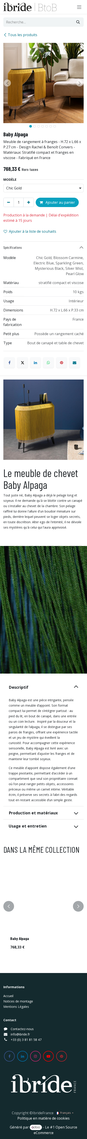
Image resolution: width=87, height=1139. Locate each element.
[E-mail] (74, 362)
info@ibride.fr (20, 1034)
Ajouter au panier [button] (60, 202)
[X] (22, 362)
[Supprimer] (8, 202)
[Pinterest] (61, 362)
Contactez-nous (22, 1029)
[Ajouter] (28, 202)
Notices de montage (18, 1001)
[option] (43, 906)
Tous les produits (22, 34)
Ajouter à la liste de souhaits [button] (32, 231)
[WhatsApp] (48, 362)
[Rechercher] (78, 22)
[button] (7, 83)
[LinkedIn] (35, 362)
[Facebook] (9, 362)
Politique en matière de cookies (43, 1118)
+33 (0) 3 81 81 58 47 (26, 1039)
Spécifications (12, 247)
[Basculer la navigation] (79, 7)
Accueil (8, 996)
